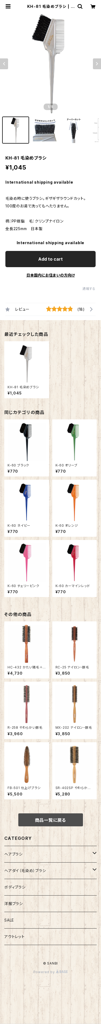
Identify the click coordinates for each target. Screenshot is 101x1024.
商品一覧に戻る (50, 820)
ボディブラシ (15, 887)
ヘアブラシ (13, 854)
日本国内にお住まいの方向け (50, 275)
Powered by (44, 972)
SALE (9, 920)
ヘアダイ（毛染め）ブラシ (25, 870)
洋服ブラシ (13, 903)
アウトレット (14, 936)
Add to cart (50, 259)
